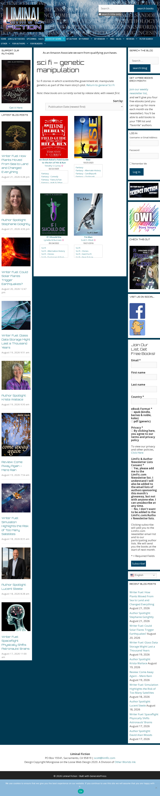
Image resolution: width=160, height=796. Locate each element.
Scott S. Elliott (87, 240)
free (112, 39)
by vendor (99, 39)
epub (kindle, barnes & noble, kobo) (141, 415)
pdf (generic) (142, 421)
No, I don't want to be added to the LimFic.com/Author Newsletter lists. (143, 513)
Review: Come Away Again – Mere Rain (12, 466)
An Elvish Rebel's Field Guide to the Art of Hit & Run (53, 161)
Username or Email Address (143, 137)
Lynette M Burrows (53, 240)
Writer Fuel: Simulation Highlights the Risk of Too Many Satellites (15, 526)
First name (138, 372)
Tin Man (88, 237)
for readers (36, 43)
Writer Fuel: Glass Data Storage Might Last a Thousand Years (144, 646)
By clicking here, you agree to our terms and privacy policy (143, 435)
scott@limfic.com (104, 758)
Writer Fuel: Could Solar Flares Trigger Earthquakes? (142, 629)
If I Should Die (54, 237)
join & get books (16, 39)
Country (137, 396)
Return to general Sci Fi (100, 85)
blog (118, 39)
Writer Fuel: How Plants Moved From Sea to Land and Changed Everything (15, 164)
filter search (146, 39)
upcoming (31, 39)
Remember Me (139, 163)
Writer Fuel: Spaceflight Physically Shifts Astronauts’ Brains (144, 718)
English (138, 575)
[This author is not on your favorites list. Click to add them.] (62, 165)
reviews (130, 39)
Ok (80, 791)
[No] (156, 787)
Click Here (137, 452)
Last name (138, 384)
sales (41, 39)
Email (136, 360)
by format (84, 39)
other (4, 43)
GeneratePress (98, 776)
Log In (136, 172)
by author (72, 39)
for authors (18, 43)
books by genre (53, 39)
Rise (88, 159)
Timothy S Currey (53, 165)
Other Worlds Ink (125, 762)
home (3, 39)
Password (134, 150)
